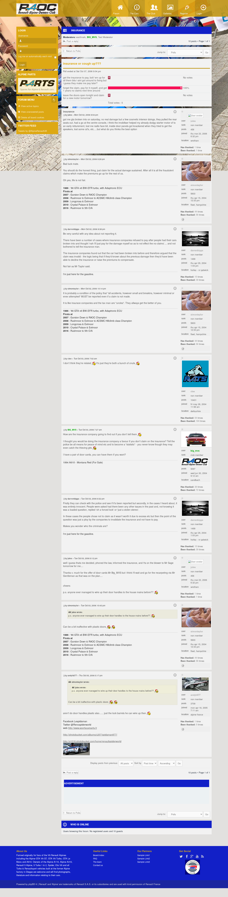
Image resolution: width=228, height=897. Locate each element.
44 (196, 211)
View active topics (29, 106)
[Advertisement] (136, 795)
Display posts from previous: (104, 763)
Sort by (138, 763)
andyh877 (195, 694)
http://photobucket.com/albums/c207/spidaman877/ (90, 734)
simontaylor (197, 185)
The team (97, 861)
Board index (98, 855)
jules (193, 120)
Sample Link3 (143, 861)
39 (197, 279)
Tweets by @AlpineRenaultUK (32, 130)
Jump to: (161, 52)
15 (196, 276)
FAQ (95, 858)
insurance (78, 30)
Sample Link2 (143, 858)
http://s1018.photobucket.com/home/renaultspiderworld (92, 741)
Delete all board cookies (32, 117)
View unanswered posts (32, 111)
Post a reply (72, 41)
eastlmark (81, 37)
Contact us (98, 865)
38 (196, 486)
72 (197, 489)
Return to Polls (73, 50)
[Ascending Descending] (170, 763)
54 (196, 417)
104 (197, 421)
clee (193, 391)
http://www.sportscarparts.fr (82, 728)
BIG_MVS (92, 37)
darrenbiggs (197, 250)
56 (197, 214)
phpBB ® (32, 884)
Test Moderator (105, 37)
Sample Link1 (143, 855)
